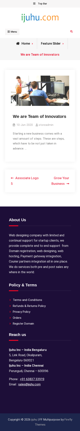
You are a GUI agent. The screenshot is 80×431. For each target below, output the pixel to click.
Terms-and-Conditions (27, 300)
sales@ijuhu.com (29, 384)
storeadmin (46, 125)
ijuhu (34, 419)
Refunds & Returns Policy (29, 306)
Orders (17, 318)
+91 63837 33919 (32, 379)
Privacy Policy (21, 312)
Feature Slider (51, 43)
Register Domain (23, 323)
